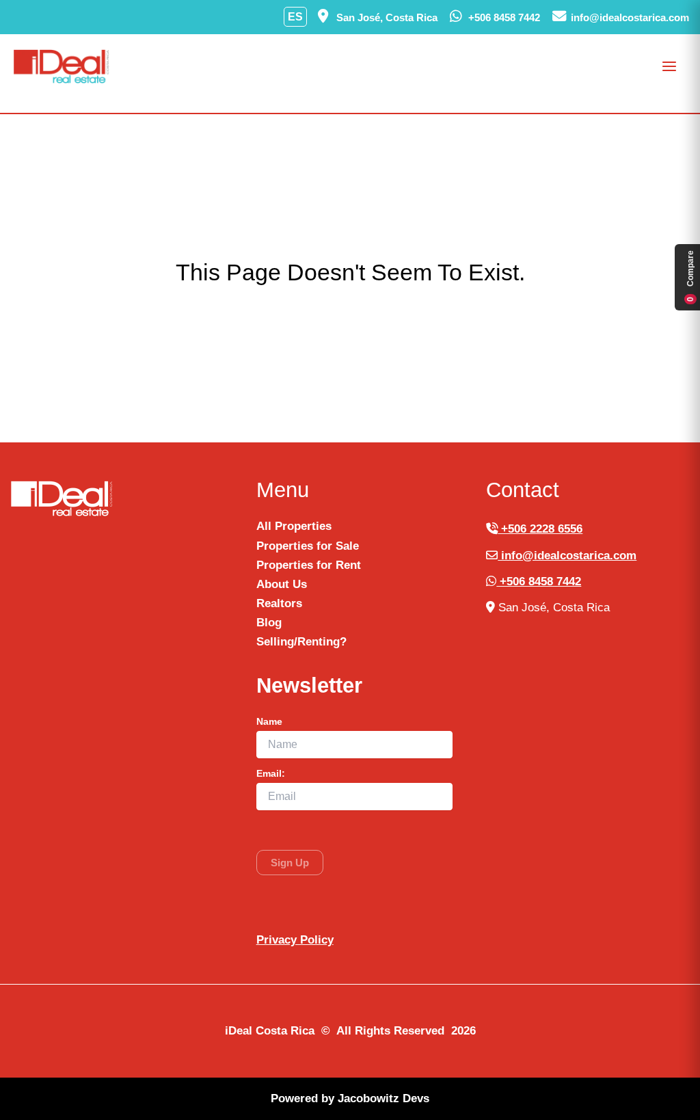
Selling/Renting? (301, 641)
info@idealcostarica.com (567, 555)
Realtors (279, 603)
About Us (281, 584)
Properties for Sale (307, 545)
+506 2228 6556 (540, 528)
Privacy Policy (295, 939)
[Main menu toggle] (670, 66)
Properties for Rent (308, 565)
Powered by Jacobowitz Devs (350, 1098)
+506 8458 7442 (538, 581)
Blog (269, 622)
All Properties (294, 526)
